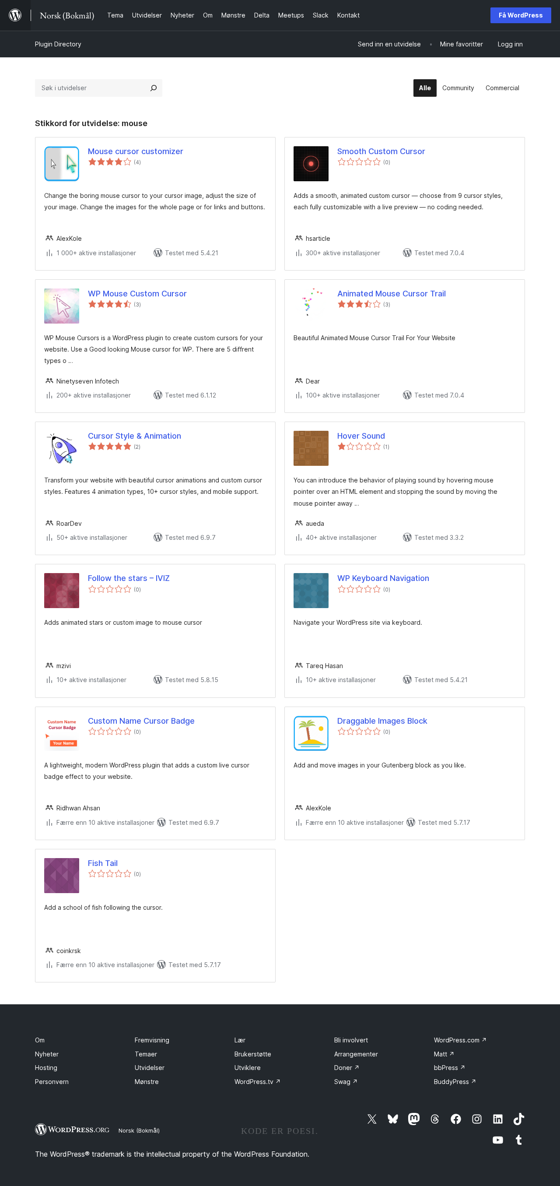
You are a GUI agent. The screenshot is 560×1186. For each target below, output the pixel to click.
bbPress (450, 1067)
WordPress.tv (257, 1081)
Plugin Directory (58, 44)
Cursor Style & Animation (134, 435)
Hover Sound (361, 435)
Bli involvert (351, 1040)
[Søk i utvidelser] (153, 88)
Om (40, 1040)
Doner (347, 1067)
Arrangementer (356, 1054)
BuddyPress (455, 1081)
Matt (444, 1054)
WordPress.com (460, 1040)
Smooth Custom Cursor (381, 151)
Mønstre (147, 1081)
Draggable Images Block (382, 720)
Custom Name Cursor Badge (141, 720)
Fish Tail (103, 863)
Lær (239, 1040)
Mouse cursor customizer (135, 151)
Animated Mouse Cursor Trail (391, 293)
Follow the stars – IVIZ (129, 578)
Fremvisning (152, 1040)
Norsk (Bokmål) (139, 1130)
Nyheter (47, 1054)
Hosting (46, 1067)
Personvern (52, 1081)
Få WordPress (521, 15)
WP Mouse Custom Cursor (137, 293)
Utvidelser (149, 1067)
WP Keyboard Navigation (383, 578)
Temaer (146, 1054)
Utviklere (247, 1067)
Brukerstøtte (252, 1054)
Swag (346, 1081)
